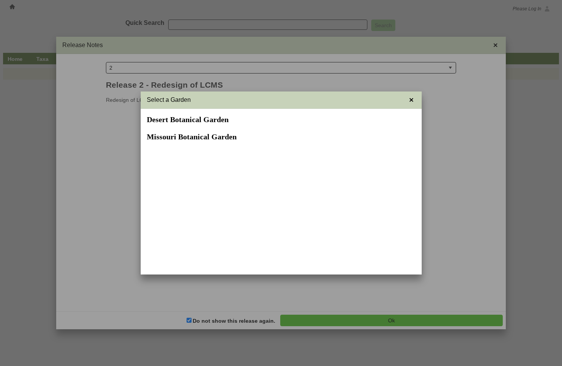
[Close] (411, 100)
